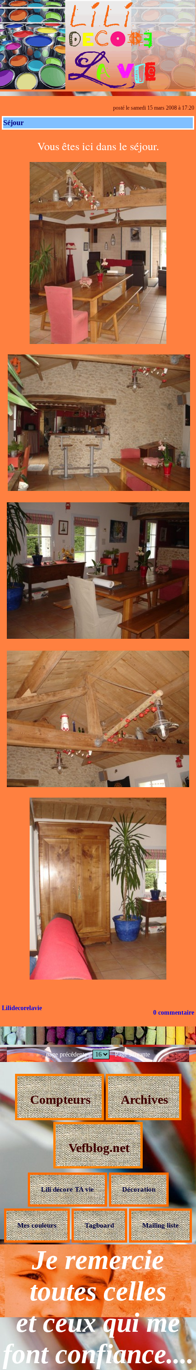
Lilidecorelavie (22, 1008)
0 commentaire (173, 1012)
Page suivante (132, 1054)
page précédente (66, 1054)
